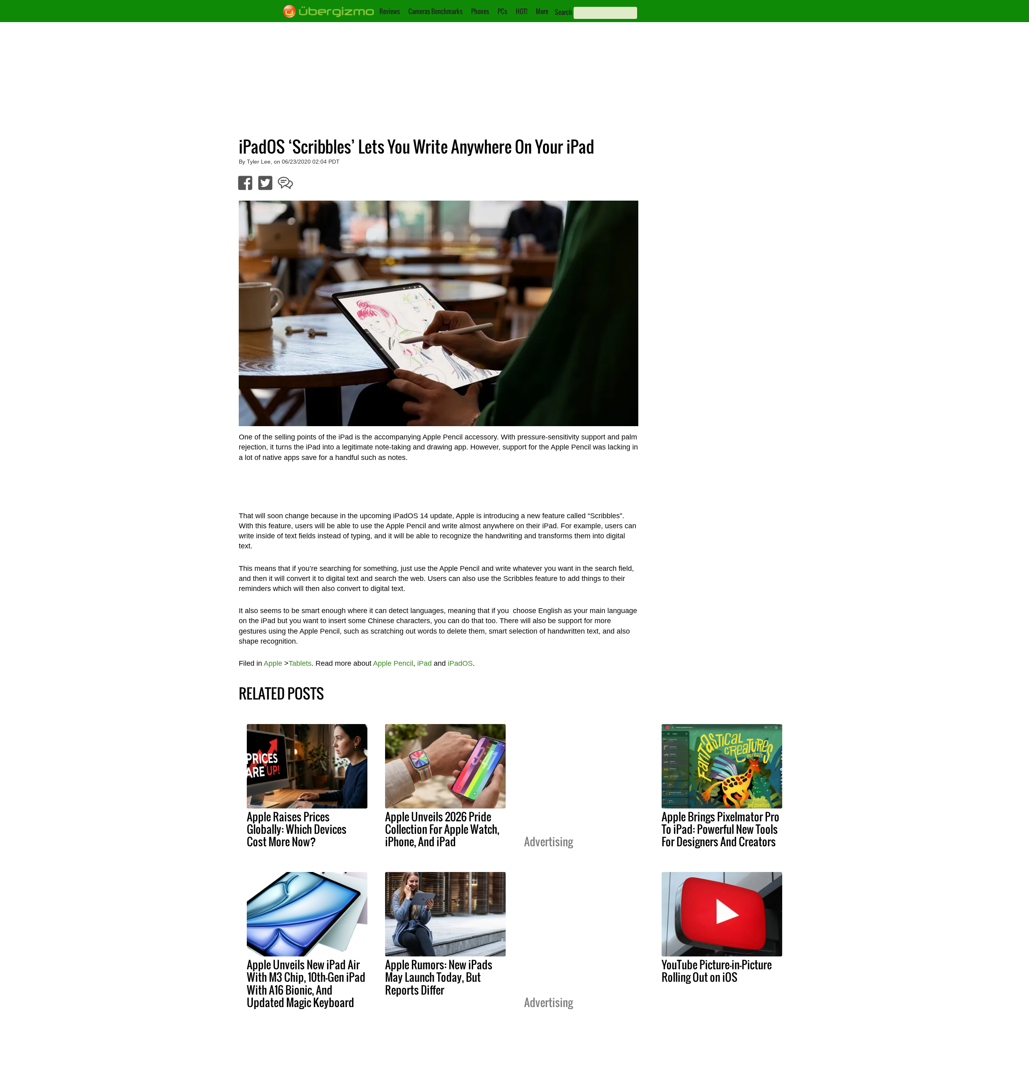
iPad (424, 663)
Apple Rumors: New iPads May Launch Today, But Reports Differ (438, 976)
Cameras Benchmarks (435, 11)
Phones (480, 11)
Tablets (300, 663)
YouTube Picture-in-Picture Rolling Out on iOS (717, 970)
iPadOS (460, 663)
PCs (502, 11)
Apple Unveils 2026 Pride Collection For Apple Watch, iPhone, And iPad (442, 828)
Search (563, 12)
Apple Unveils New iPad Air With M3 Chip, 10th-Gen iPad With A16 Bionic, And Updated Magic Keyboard (306, 983)
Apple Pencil (393, 663)
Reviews (389, 11)
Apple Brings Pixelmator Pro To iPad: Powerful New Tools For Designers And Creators (720, 828)
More (542, 11)
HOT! (521, 11)
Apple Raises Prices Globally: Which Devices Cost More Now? (296, 828)
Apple (273, 663)
